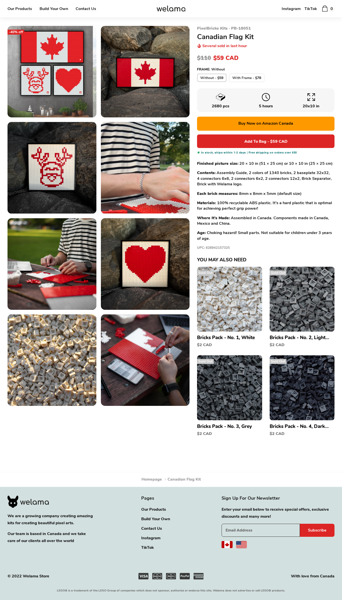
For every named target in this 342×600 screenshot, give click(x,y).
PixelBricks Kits (212, 28)
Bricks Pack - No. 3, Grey (224, 426)
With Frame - (246, 78)
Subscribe (317, 530)
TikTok (310, 9)
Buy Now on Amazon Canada (265, 123)
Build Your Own (54, 9)
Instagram (291, 9)
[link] (229, 299)
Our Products (20, 9)
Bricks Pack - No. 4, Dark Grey (297, 426)
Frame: (211, 69)
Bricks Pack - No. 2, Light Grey (297, 338)
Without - (211, 78)
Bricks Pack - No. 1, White (226, 338)
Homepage (151, 479)
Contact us (86, 9)
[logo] (171, 9)
